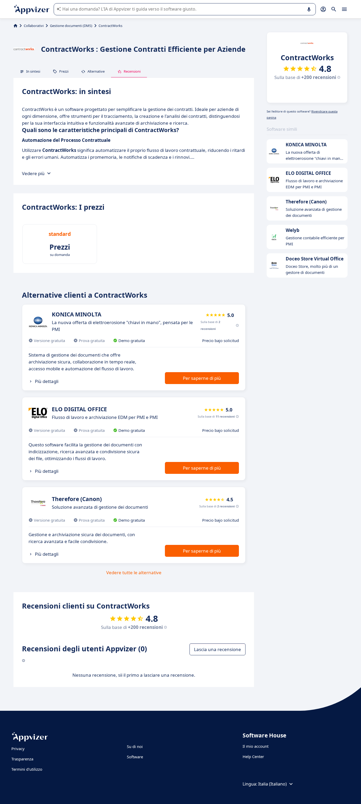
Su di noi (135, 746)
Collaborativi (34, 25)
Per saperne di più (202, 378)
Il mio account (256, 746)
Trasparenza (22, 758)
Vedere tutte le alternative (133, 572)
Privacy (18, 748)
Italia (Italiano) (272, 784)
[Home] (15, 25)
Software (135, 756)
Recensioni (132, 71)
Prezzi (63, 71)
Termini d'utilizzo (26, 769)
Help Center (253, 756)
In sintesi (33, 71)
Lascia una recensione (217, 649)
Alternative (96, 71)
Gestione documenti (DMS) (71, 25)
